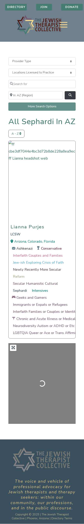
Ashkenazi (24, 248)
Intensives (40, 290)
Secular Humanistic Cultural (35, 283)
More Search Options (42, 106)
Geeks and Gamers (31, 297)
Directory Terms (61, 518)
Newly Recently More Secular (37, 269)
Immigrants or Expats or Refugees (40, 304)
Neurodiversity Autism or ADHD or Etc (44, 325)
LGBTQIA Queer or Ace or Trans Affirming (46, 332)
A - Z (15, 134)
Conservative (51, 248)
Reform (19, 276)
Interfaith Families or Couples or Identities (46, 311)
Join (43, 7)
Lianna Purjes (27, 226)
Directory (16, 7)
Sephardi (20, 290)
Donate (72, 7)
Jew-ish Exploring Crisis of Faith (38, 262)
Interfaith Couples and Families (38, 255)
